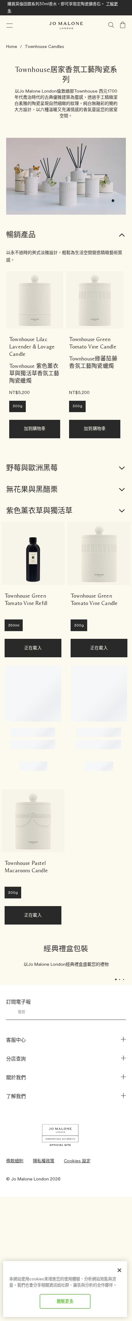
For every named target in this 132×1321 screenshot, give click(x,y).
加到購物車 (35, 429)
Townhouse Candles (44, 47)
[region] (65, 1289)
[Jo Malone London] (66, 25)
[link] (34, 299)
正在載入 (33, 648)
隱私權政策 (43, 1161)
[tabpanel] (66, 956)
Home (11, 47)
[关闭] (119, 1270)
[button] (9, 25)
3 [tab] (125, 980)
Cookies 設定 (77, 1161)
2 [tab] (121, 980)
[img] (122, 25)
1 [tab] (117, 980)
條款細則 (14, 1161)
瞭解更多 (65, 1301)
